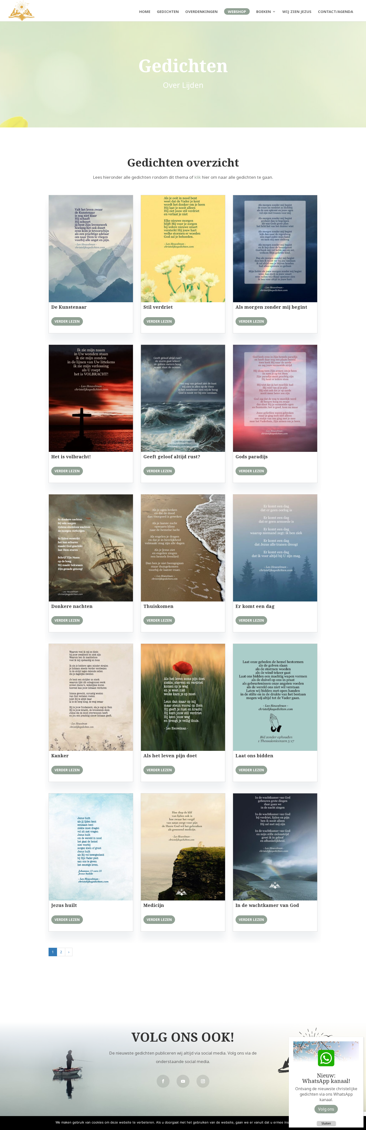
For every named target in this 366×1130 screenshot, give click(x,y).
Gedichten (168, 12)
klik (197, 177)
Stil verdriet (158, 307)
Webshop (237, 11)
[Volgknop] (163, 1081)
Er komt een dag (255, 606)
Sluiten (326, 1123)
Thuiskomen (158, 606)
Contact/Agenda (335, 12)
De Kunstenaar (69, 307)
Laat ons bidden (254, 756)
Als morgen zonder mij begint (271, 307)
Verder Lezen (67, 321)
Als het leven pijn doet (170, 756)
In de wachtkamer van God (267, 905)
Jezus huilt (64, 905)
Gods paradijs (252, 457)
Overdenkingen (201, 12)
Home (144, 12)
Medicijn (153, 905)
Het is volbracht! (71, 457)
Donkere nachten (72, 606)
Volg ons (326, 1109)
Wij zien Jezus (296, 12)
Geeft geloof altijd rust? (171, 457)
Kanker (60, 756)
